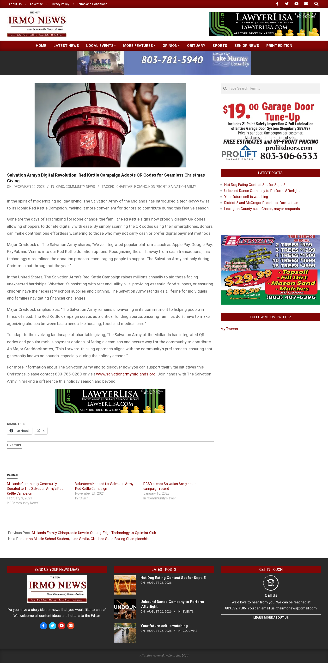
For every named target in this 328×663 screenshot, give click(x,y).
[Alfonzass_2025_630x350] (270, 237)
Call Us (271, 595)
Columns (190, 630)
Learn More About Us (271, 617)
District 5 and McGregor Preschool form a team (261, 203)
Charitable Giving (131, 187)
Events (188, 611)
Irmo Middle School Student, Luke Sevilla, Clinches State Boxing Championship (87, 539)
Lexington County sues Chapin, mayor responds (262, 209)
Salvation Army (182, 187)
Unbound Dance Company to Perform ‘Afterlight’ (262, 191)
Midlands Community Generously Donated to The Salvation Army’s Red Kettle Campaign (35, 488)
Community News (80, 187)
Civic (60, 187)
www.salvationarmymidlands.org (126, 374)
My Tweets (229, 329)
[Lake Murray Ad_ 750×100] (164, 53)
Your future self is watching (246, 197)
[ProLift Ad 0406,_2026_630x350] (270, 105)
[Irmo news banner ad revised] (264, 14)
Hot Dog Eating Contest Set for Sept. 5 (254, 185)
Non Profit (157, 187)
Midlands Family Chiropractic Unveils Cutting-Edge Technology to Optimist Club (94, 533)
